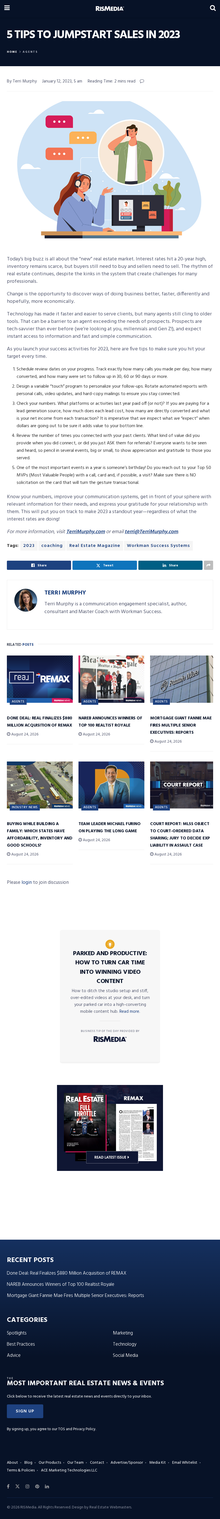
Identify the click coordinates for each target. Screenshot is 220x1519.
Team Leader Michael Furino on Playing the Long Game (109, 828)
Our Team (75, 1462)
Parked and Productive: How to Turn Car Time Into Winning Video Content (110, 968)
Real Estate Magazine (94, 545)
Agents (30, 52)
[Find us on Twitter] (17, 1487)
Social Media (125, 1355)
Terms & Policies (21, 1470)
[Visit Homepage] (109, 8)
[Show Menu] (7, 8)
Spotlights (17, 1333)
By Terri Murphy (22, 81)
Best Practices (21, 1344)
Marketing (123, 1333)
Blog (28, 1462)
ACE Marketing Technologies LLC (69, 1470)
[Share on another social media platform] (208, 565)
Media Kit (157, 1462)
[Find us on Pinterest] (37, 1487)
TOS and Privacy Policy (76, 1429)
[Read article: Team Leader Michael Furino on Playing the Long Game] (111, 785)
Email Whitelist (184, 1462)
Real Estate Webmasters (110, 1507)
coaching (52, 545)
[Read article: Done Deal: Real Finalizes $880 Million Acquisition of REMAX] (40, 679)
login (26, 882)
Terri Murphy (65, 593)
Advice (14, 1355)
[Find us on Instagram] (27, 1487)
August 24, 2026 (24, 734)
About (12, 1462)
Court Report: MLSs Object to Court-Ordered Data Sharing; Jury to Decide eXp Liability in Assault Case (180, 835)
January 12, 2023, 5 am (62, 81)
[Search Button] (213, 8)
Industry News (25, 807)
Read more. (129, 1011)
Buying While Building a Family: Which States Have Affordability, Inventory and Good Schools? (39, 835)
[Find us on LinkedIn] (47, 1487)
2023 (29, 545)
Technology (124, 1344)
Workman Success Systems (158, 545)
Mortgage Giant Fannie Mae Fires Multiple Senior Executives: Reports (181, 725)
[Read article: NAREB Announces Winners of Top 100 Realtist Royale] (111, 679)
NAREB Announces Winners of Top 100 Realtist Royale (110, 722)
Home (12, 52)
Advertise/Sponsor (127, 1462)
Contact (97, 1462)
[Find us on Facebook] (8, 1487)
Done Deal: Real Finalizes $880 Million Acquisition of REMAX (39, 722)
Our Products (50, 1462)
